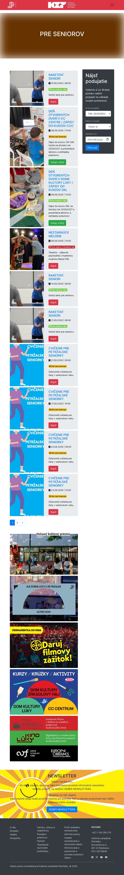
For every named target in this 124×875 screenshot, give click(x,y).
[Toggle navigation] (112, 5)
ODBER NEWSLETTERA (62, 809)
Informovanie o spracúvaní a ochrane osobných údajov (73, 853)
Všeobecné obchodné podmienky (42, 847)
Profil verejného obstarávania (72, 829)
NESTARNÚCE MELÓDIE (59, 234)
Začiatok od (91, 134)
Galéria (13, 834)
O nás (13, 827)
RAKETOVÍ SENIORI (56, 76)
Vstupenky (15, 838)
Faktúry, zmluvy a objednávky (46, 829)
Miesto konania (92, 121)
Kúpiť (53, 101)
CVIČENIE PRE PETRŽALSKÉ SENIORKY (59, 351)
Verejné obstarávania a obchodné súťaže (73, 841)
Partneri (41, 841)
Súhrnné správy (72, 834)
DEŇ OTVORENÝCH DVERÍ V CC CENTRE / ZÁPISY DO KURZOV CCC (61, 118)
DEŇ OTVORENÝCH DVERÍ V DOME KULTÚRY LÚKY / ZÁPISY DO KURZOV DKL (61, 181)
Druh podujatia (92, 108)
